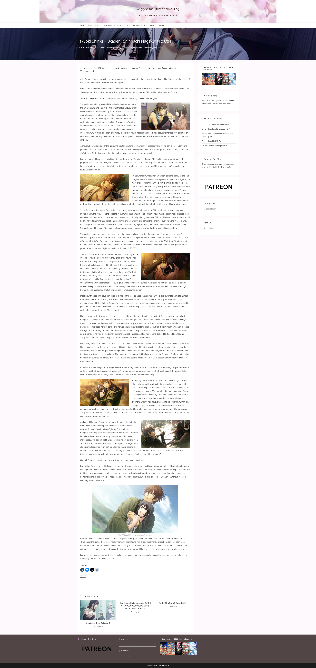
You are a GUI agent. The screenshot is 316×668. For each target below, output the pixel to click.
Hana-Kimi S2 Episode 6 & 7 (218, 129)
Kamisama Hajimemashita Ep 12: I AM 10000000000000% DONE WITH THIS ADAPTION (135, 606)
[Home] (77, 48)
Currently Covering (120, 68)
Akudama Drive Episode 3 (98, 623)
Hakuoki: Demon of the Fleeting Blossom (158, 68)
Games (135, 68)
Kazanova (88, 68)
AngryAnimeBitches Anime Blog (158, 9)
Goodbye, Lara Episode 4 (217, 146)
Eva (203, 124)
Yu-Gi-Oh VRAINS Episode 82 (172, 603)
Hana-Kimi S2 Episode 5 (217, 141)
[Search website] (234, 25)
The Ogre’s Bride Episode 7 (218, 124)
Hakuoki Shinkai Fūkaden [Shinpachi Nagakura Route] (142, 48)
